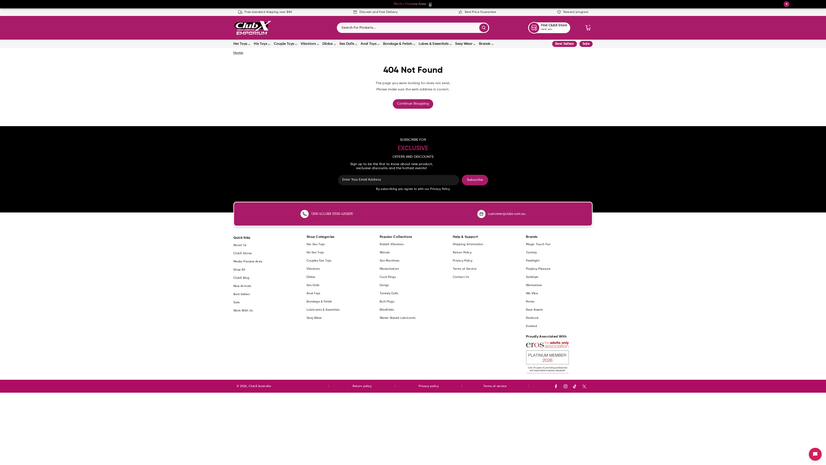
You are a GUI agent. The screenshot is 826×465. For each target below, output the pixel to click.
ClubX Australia (260, 386)
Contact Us (461, 277)
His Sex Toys (315, 252)
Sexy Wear (463, 44)
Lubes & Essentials (433, 44)
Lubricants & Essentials (323, 309)
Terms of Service (465, 268)
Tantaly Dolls (389, 293)
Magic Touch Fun (538, 244)
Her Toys (240, 44)
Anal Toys (368, 44)
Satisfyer (532, 277)
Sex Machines (389, 260)
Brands (484, 44)
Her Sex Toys (316, 244)
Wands (385, 252)
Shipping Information (468, 244)
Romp (530, 301)
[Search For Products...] (483, 27)
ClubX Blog (241, 277)
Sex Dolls (346, 44)
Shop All (239, 269)
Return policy (362, 386)
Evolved (531, 326)
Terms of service (495, 386)
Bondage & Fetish (397, 44)
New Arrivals (242, 286)
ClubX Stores (242, 253)
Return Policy (462, 252)
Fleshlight (532, 260)
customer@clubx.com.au (506, 213)
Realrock (532, 317)
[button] (588, 28)
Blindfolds (387, 309)
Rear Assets (534, 309)
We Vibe (532, 293)
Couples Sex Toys (319, 260)
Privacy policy (429, 386)
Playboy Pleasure (538, 268)
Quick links (241, 238)
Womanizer (534, 285)
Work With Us (243, 310)
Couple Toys (284, 44)
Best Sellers (564, 44)
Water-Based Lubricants (398, 317)
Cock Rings (388, 277)
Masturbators (389, 268)
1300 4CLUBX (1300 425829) (332, 213)
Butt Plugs (387, 301)
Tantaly (531, 252)
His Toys (260, 44)
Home (238, 53)
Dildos (327, 44)
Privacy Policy (462, 260)
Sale (586, 44)
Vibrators (308, 44)
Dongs (384, 285)
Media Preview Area (247, 261)
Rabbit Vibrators (392, 244)
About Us (239, 245)
